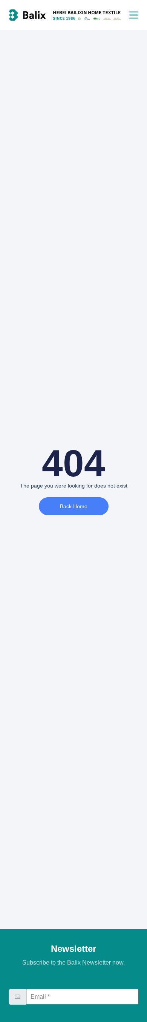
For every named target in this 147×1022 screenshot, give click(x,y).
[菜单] (133, 15)
